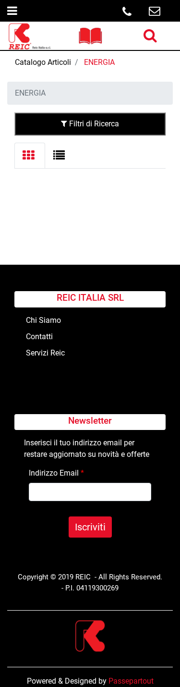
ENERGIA (99, 62)
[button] (90, 527)
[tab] (29, 156)
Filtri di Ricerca (93, 123)
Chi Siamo (43, 320)
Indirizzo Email (56, 473)
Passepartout (131, 681)
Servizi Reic (45, 352)
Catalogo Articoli (43, 62)
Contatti (39, 336)
